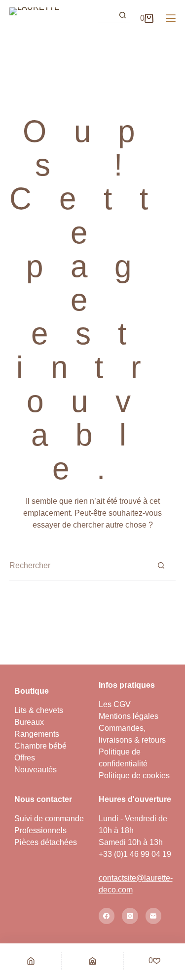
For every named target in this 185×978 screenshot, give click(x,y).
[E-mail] (154, 916)
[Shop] (92, 961)
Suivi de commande (49, 818)
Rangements (36, 734)
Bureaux (29, 722)
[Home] (30, 961)
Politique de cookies (134, 775)
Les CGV (115, 704)
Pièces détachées (45, 842)
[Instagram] (130, 916)
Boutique (31, 691)
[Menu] (171, 18)
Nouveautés (35, 769)
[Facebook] (107, 916)
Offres (24, 758)
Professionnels (40, 830)
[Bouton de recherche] (122, 15)
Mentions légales (128, 716)
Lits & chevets (38, 710)
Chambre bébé (40, 746)
